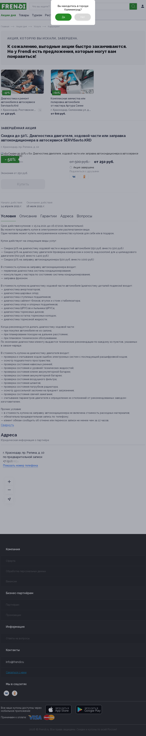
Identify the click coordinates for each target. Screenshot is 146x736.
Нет (82, 17)
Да (63, 17)
